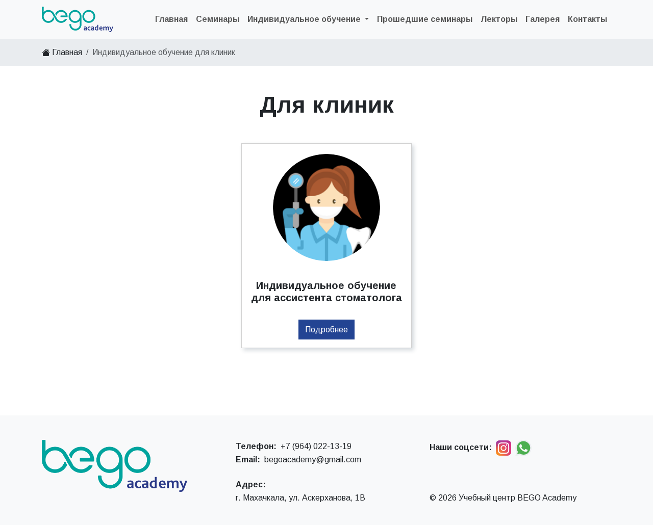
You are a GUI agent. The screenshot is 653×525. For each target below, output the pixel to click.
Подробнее (326, 329)
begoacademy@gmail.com (312, 459)
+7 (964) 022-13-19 (316, 446)
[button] (308, 19)
